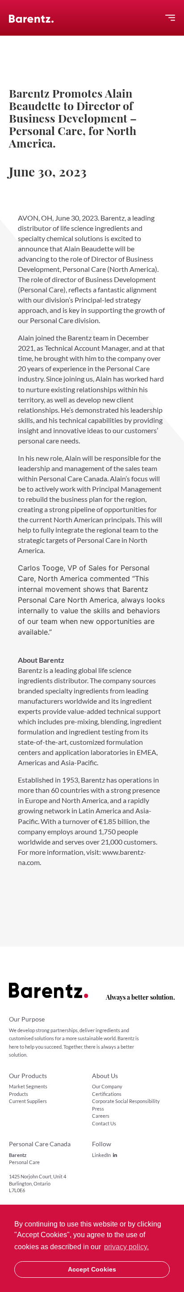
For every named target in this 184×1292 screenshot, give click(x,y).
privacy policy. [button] (126, 1247)
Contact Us (104, 1123)
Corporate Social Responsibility (126, 1101)
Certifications (106, 1094)
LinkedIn (101, 1155)
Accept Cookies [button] (92, 1269)
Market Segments (28, 1086)
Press (98, 1109)
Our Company (107, 1086)
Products (18, 1094)
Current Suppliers (28, 1101)
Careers (100, 1116)
